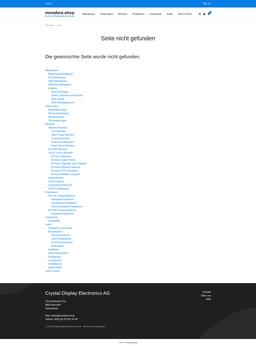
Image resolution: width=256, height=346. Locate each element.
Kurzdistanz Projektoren (64, 203)
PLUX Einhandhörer (62, 242)
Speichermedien (60, 92)
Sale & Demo (185, 14)
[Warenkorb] (208, 14)
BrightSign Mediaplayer (60, 74)
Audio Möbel (55, 267)
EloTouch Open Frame (63, 160)
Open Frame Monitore (62, 135)
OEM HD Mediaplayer (60, 84)
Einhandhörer (55, 231)
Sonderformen (55, 178)
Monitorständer (56, 117)
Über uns (206, 295)
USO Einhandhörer (61, 239)
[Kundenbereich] (204, 14)
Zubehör (52, 88)
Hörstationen (55, 264)
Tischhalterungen (57, 120)
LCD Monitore (58, 131)
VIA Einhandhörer (60, 235)
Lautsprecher (55, 260)
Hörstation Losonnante (60, 228)
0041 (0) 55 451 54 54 (66, 319)
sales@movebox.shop (63, 315)
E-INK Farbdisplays (58, 188)
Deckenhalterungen (58, 113)
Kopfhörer (53, 249)
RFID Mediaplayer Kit (62, 102)
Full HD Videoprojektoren (61, 196)
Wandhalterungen (57, 109)
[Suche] (200, 14)
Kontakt (207, 292)
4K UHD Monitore (57, 149)
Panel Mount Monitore (63, 145)
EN (209, 4)
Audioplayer (54, 256)
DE (205, 4)
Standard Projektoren (62, 199)
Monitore (122, 14)
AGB (208, 299)
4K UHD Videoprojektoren (62, 210)
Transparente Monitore (60, 185)
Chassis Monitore (60, 138)
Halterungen (106, 14)
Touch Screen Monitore (60, 152)
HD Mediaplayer (57, 77)
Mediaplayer (88, 14)
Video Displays (56, 181)
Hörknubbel (57, 246)
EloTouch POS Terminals (64, 170)
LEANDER (54, 221)
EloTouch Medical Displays (65, 167)
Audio (170, 14)
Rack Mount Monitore (62, 142)
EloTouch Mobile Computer (65, 174)
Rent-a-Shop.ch (131, 342)
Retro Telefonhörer (58, 253)
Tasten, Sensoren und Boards (67, 95)
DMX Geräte (57, 99)
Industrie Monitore (57, 127)
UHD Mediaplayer (57, 81)
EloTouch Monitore (61, 156)
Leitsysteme (155, 14)
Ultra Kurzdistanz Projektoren (66, 206)
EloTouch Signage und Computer (69, 163)
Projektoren (138, 14)
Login (48, 4)
